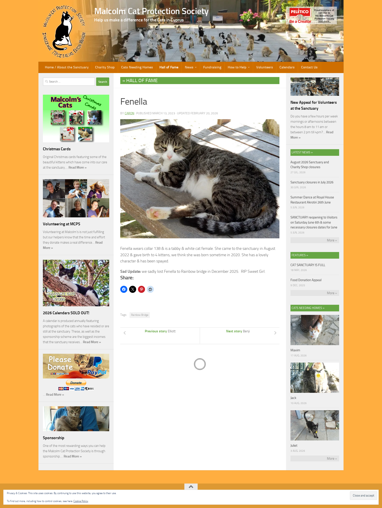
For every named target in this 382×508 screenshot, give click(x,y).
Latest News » (302, 152)
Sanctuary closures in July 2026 (311, 182)
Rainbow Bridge (139, 314)
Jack (293, 398)
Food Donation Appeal (305, 280)
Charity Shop (105, 67)
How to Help (237, 67)
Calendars (287, 67)
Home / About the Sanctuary (67, 67)
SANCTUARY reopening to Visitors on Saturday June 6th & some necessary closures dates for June (313, 222)
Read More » (78, 167)
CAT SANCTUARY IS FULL (307, 265)
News (189, 67)
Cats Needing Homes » (308, 308)
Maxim (295, 350)
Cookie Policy (80, 501)
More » (332, 240)
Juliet (293, 446)
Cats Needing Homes (137, 67)
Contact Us (309, 67)
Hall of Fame (168, 67)
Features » (300, 255)
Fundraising (212, 67)
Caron (129, 113)
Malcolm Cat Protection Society (151, 11)
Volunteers (264, 67)
